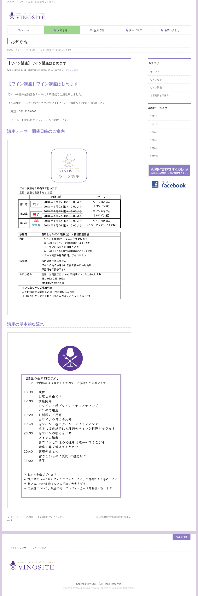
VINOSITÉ (94, 584)
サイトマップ (39, 547)
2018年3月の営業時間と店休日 (113, 517)
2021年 (154, 124)
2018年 (154, 148)
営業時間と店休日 (159, 95)
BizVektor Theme (99, 588)
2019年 (154, 140)
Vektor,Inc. (117, 588)
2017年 (154, 156)
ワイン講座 (72, 70)
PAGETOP (182, 537)
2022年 (154, 116)
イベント (155, 71)
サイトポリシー (18, 547)
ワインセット (157, 79)
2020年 (154, 132)
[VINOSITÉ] (27, 17)
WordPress (82, 588)
